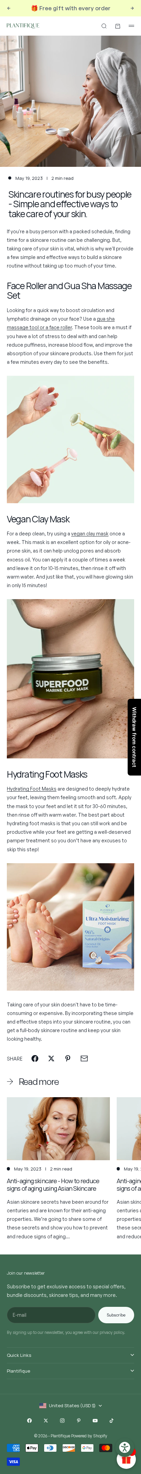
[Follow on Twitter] (46, 1420)
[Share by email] (84, 1058)
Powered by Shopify (89, 1435)
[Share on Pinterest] (68, 1058)
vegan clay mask (89, 533)
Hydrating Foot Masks (31, 789)
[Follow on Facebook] (29, 1420)
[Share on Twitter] (51, 1058)
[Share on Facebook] (35, 1058)
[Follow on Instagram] (62, 1420)
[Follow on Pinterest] (78, 1420)
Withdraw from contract (134, 737)
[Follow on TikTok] (111, 1420)
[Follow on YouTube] (95, 1420)
